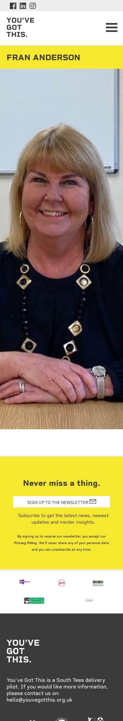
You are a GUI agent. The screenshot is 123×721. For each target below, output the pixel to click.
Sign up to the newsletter (58, 502)
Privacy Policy (25, 543)
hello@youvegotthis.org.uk (39, 700)
